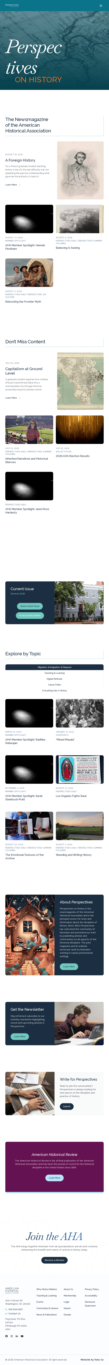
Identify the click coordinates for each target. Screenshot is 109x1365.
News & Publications (46, 1314)
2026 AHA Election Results (73, 456)
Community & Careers (47, 1308)
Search (67, 1308)
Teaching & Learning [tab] (54, 673)
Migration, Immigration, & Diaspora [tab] (54, 667)
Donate (67, 1314)
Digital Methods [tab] (54, 679)
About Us (68, 1289)
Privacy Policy (92, 1289)
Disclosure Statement (90, 1304)
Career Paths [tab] (54, 684)
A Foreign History (20, 160)
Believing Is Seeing (68, 247)
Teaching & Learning (46, 1295)
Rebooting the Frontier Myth (23, 301)
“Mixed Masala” (65, 739)
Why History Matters (46, 1289)
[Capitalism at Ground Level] (80, 381)
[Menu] (100, 6)
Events (39, 1302)
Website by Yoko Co (92, 1359)
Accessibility (91, 1295)
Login (66, 1302)
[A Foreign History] (80, 170)
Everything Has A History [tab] (54, 690)
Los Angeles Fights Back (71, 796)
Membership (70, 1295)
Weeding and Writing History (74, 854)
